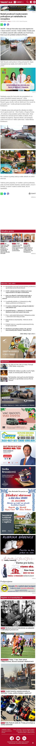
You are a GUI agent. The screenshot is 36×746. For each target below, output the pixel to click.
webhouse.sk (24, 743)
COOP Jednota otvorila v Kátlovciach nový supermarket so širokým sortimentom (17, 247)
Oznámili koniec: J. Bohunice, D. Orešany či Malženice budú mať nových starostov (19, 311)
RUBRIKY (19, 2)
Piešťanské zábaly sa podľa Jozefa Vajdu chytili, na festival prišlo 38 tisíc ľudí (21, 371)
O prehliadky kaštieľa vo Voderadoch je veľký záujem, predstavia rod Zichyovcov (28, 248)
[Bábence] (18, 545)
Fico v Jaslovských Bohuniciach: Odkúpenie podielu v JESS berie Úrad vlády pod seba (20, 315)
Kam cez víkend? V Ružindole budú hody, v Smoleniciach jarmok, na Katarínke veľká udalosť (17, 297)
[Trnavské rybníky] (18, 8)
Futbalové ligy (4, 659)
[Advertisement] (16, 211)
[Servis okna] (18, 436)
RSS (28, 731)
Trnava (3, 628)
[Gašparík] (18, 477)
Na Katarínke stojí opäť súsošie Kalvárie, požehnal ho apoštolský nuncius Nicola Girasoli (5, 248)
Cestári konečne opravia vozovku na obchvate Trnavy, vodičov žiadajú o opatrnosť (16, 692)
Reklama (25, 731)
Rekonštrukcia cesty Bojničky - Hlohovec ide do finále (19, 320)
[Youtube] (34, 2)
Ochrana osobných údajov (28, 729)
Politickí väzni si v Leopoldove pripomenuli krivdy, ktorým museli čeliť (20, 324)
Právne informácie (17, 729)
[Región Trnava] (18, 523)
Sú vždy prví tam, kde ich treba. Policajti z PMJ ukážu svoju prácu (20, 365)
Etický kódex (19, 731)
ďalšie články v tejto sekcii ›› (28, 333)
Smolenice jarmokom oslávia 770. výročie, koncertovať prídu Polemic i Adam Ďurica (19, 329)
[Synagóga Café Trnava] (18, 347)
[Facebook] (31, 2)
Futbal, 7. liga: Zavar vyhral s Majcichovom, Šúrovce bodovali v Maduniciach (17, 660)
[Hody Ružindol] (18, 500)
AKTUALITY (3, 21)
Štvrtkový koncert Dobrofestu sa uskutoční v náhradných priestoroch (17, 629)
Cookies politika (31, 732)
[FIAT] (18, 419)
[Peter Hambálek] (18, 454)
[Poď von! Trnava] (18, 162)
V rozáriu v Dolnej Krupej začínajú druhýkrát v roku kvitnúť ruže (20, 306)
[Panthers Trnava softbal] (18, 588)
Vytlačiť (33, 193)
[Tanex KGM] (18, 396)
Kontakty (32, 731)
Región (9, 21)
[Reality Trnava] (18, 566)
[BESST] (18, 79)
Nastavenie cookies (22, 732)
